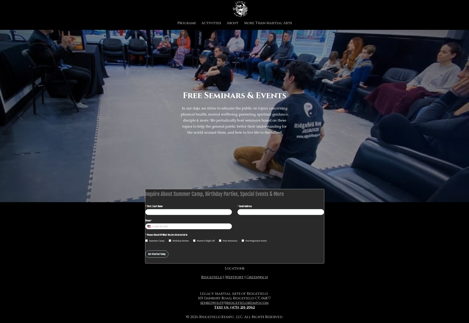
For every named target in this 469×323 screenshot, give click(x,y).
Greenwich (257, 277)
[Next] (448, 116)
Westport (234, 277)
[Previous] (20, 116)
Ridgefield (211, 277)
